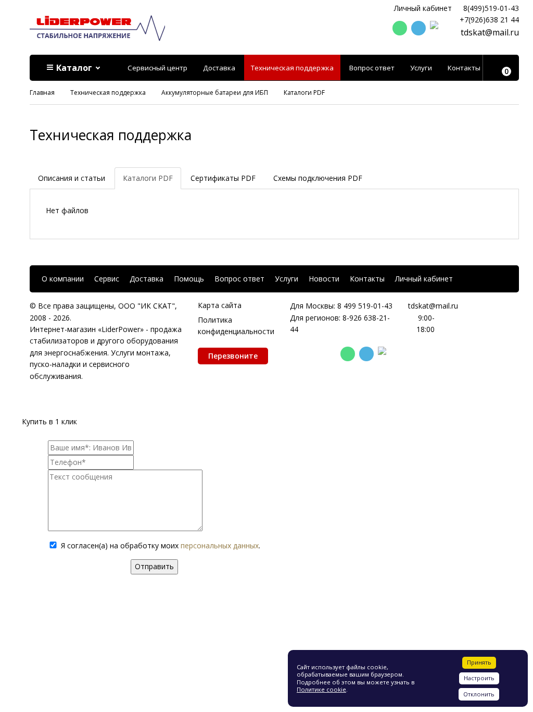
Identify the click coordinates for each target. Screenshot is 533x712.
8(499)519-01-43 (491, 8)
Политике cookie (321, 689)
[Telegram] (418, 28)
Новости (324, 279)
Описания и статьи (71, 178)
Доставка (219, 67)
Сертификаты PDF (223, 178)
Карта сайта (220, 305)
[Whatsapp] (399, 28)
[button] (74, 68)
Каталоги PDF (148, 178)
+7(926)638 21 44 (489, 19)
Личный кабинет (423, 8)
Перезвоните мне (233, 357)
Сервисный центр (157, 67)
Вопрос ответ (372, 67)
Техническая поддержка (292, 67)
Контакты (464, 67)
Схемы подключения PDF (317, 178)
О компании (63, 279)
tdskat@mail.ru (490, 32)
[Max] (437, 28)
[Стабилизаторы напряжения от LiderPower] (97, 27)
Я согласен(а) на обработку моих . (160, 545)
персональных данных (220, 545)
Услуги (421, 67)
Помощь (189, 279)
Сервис (106, 279)
